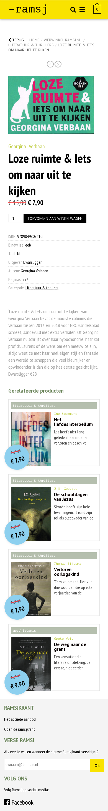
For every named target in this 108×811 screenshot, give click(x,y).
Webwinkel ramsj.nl (62, 39)
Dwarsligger (32, 262)
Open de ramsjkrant (19, 729)
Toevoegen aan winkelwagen (55, 218)
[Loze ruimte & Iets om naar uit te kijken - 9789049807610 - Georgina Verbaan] (51, 105)
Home (34, 39)
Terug (17, 39)
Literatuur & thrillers (31, 44)
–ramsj (28, 9)
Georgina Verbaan (26, 146)
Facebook (22, 802)
